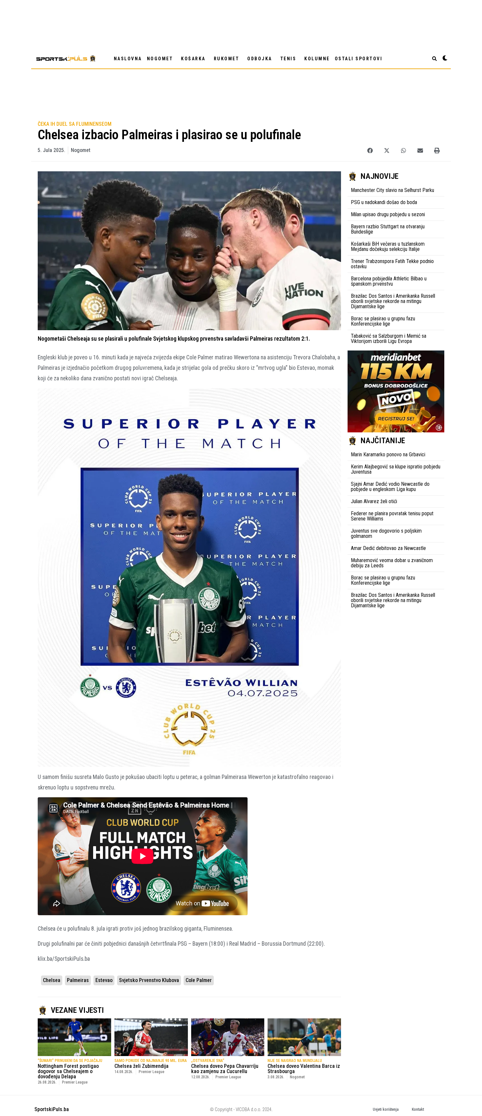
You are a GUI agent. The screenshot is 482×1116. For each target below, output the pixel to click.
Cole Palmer (199, 980)
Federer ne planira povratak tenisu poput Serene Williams (392, 516)
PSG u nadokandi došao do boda (384, 202)
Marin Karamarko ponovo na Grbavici (388, 454)
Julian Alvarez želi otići (374, 501)
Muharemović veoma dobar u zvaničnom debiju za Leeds (392, 563)
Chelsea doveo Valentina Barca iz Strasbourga (304, 1068)
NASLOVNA (128, 58)
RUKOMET (226, 58)
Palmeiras (78, 980)
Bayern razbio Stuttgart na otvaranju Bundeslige (388, 229)
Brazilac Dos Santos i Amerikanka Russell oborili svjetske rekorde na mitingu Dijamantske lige (393, 301)
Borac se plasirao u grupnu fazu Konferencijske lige (383, 321)
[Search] (434, 58)
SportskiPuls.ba (51, 1109)
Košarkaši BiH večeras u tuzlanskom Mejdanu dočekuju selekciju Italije (388, 246)
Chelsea (51, 980)
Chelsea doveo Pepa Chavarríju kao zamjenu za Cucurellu (224, 1068)
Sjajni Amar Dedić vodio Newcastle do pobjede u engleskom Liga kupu (390, 486)
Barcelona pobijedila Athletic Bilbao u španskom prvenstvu (389, 281)
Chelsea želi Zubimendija (141, 1066)
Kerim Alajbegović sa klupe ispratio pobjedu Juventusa (395, 469)
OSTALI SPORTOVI (359, 58)
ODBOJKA (259, 58)
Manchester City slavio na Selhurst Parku (392, 190)
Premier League (75, 1082)
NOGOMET (160, 58)
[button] (370, 150)
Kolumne (317, 58)
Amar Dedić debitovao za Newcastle (388, 548)
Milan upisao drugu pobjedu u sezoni (388, 214)
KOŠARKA (193, 58)
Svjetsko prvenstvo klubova (149, 980)
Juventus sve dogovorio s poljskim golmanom (386, 533)
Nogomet (80, 150)
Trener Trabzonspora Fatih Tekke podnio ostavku (392, 264)
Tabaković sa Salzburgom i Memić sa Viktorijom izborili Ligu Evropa (388, 338)
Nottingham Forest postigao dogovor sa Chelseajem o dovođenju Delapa (68, 1071)
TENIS (288, 58)
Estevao (103, 980)
